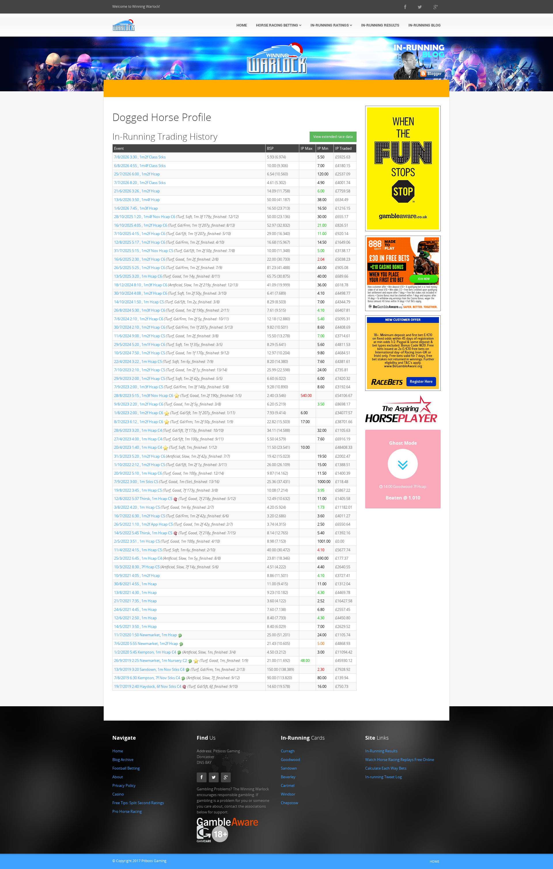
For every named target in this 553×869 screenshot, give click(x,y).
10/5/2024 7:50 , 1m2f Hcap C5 (139, 352)
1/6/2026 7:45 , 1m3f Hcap (136, 208)
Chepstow (289, 802)
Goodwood (290, 759)
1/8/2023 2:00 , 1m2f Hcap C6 (138, 412)
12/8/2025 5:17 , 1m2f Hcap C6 (139, 242)
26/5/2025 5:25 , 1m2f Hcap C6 (139, 267)
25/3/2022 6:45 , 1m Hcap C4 (138, 558)
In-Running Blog (424, 25)
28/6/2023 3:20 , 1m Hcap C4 (138, 430)
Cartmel (287, 785)
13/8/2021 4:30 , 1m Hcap (135, 592)
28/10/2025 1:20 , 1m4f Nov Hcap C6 (144, 216)
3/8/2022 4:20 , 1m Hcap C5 (137, 507)
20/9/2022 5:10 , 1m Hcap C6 (138, 473)
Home (241, 25)
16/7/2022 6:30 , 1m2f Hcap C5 (139, 515)
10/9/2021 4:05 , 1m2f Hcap (137, 575)
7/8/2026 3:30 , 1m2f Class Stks (140, 157)
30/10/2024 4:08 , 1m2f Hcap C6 (140, 293)
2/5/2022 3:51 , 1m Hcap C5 (137, 541)
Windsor (288, 794)
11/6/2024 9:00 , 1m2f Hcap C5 (139, 335)
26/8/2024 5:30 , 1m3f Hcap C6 (139, 310)
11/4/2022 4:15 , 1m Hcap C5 (138, 549)
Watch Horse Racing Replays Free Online (399, 759)
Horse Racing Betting (277, 25)
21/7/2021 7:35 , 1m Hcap (135, 600)
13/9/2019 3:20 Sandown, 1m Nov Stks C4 (149, 669)
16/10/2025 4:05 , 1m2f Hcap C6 (140, 225)
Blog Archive (122, 759)
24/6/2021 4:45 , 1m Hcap (135, 609)
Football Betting (126, 768)
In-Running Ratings (330, 25)
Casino (118, 794)
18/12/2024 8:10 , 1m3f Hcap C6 (140, 284)
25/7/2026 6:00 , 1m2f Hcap (137, 174)
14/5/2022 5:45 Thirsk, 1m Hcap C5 (143, 532)
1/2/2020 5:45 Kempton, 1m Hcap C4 (145, 652)
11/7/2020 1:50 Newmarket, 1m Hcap (146, 634)
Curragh (288, 750)
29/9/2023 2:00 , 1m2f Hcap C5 (139, 378)
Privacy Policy (124, 785)
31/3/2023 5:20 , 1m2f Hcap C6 (139, 456)
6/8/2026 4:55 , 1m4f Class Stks (140, 165)
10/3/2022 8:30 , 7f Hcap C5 (137, 566)
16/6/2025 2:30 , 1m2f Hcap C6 (139, 259)
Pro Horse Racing (127, 811)
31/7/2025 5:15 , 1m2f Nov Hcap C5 (143, 250)
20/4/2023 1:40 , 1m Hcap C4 (138, 447)
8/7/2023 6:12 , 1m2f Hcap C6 (138, 421)
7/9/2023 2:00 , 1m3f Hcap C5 (138, 386)
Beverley (288, 776)
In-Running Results (380, 25)
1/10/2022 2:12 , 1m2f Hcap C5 (139, 464)
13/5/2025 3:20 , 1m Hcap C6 (138, 276)
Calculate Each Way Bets (385, 768)
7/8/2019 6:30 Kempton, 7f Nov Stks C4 (147, 677)
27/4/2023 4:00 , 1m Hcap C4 (138, 439)
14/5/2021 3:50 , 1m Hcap (135, 626)
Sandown (289, 768)
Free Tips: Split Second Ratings (138, 802)
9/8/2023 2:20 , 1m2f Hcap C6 (138, 404)
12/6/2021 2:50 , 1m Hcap (135, 617)
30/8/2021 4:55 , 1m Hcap (135, 583)
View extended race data (333, 136)
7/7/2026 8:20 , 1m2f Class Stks (140, 182)
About (117, 776)
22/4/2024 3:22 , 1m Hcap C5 (138, 361)
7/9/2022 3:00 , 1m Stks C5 (136, 481)
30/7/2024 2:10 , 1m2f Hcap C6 (139, 327)
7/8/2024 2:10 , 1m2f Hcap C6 (138, 318)
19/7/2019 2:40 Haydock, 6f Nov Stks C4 (147, 686)
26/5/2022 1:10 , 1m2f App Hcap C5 (143, 524)
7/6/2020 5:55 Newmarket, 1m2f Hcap (146, 643)
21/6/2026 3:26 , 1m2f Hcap (137, 191)
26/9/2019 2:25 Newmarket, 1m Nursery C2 (150, 660)
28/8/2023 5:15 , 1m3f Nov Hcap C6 (143, 395)
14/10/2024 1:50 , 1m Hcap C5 (139, 301)
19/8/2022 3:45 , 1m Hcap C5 (138, 490)
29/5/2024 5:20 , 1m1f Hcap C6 (139, 344)
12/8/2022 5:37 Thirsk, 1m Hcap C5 (143, 498)
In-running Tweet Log (383, 776)
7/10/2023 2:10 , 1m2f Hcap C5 (139, 369)
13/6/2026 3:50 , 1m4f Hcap (137, 199)
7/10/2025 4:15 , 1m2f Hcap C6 (139, 233)
